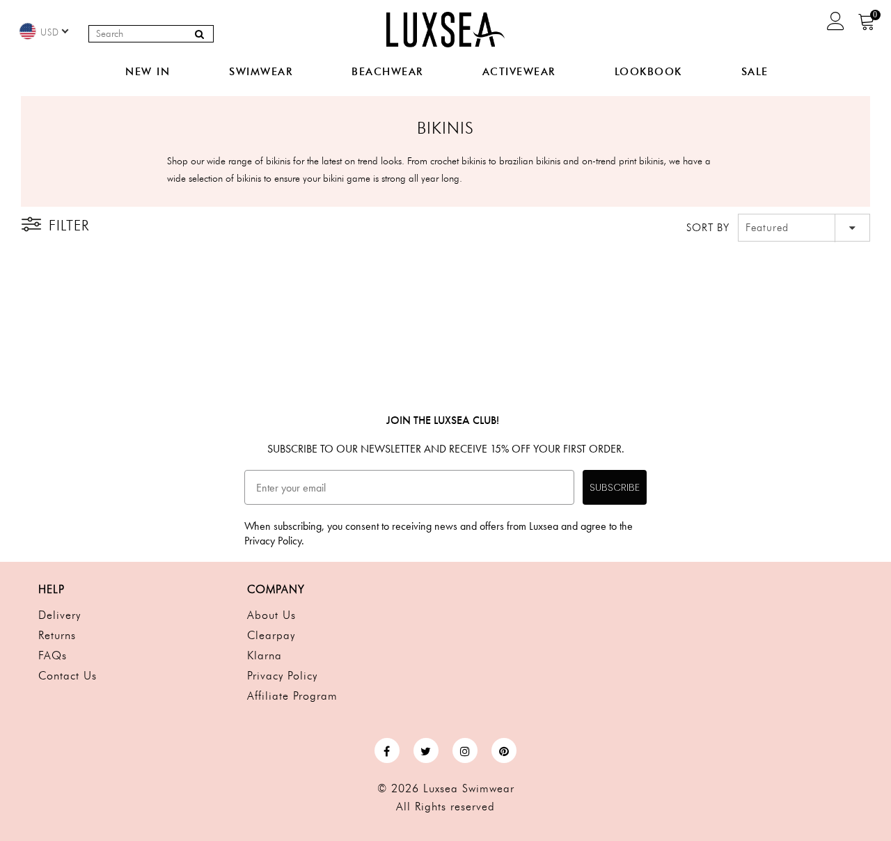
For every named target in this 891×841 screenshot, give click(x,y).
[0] (866, 26)
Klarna (264, 655)
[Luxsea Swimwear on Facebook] (387, 750)
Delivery (59, 615)
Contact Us (67, 675)
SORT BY (708, 227)
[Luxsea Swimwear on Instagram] (465, 750)
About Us (271, 615)
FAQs (52, 655)
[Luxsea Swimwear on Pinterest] (504, 750)
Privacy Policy (282, 675)
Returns (57, 635)
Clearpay (271, 635)
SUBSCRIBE (615, 487)
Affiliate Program (292, 695)
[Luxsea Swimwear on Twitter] (426, 750)
